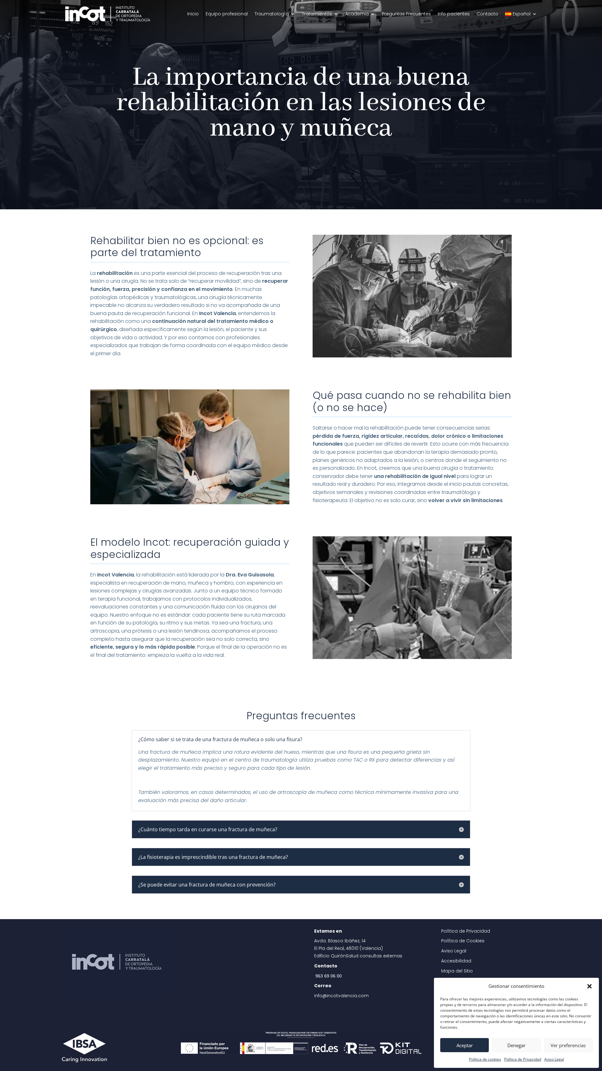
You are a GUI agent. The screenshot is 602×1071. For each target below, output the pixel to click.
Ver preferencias (568, 1045)
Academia (357, 14)
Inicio (193, 14)
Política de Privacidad (522, 1059)
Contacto (487, 14)
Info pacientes (454, 14)
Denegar (516, 1045)
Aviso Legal (554, 1059)
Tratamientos (317, 14)
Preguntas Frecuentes (406, 14)
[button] (589, 986)
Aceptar (465, 1045)
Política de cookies (485, 1059)
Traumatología (272, 14)
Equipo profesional (227, 14)
